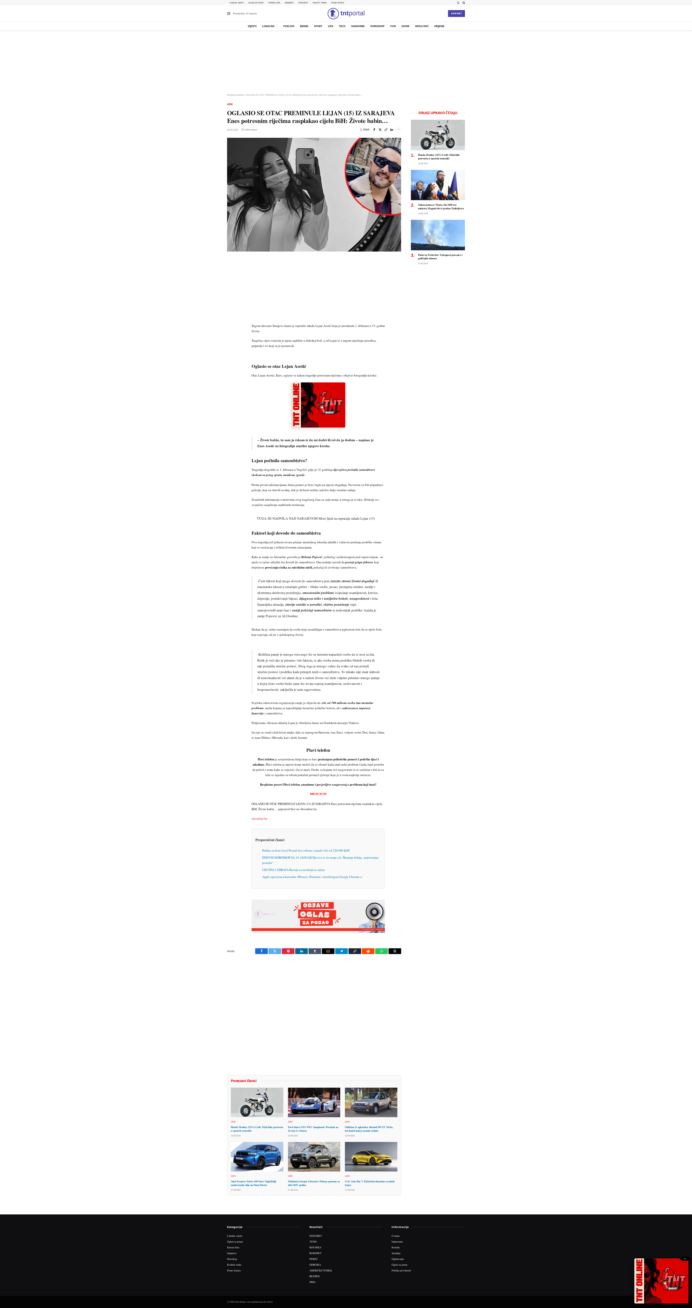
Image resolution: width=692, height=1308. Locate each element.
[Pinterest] (230, 285)
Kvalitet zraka (320, 2)
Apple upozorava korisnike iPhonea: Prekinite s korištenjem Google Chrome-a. (312, 877)
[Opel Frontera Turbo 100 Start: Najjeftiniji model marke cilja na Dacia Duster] (257, 1156)
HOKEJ (313, 1259)
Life (330, 26)
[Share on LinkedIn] (391, 129)
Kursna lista (274, 2)
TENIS (313, 1241)
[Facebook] (230, 269)
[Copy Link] (386, 129)
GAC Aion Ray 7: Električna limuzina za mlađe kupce (370, 1183)
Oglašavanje (398, 1259)
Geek (230, 104)
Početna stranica (235, 94)
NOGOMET (315, 1235)
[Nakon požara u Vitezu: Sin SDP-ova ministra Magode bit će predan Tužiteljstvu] (438, 185)
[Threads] (230, 343)
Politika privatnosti (401, 1270)
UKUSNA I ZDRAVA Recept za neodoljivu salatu (293, 870)
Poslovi (288, 26)
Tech (342, 26)
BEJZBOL (314, 1276)
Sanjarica (289, 2)
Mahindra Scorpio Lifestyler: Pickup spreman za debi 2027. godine (314, 1183)
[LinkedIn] (230, 310)
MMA (312, 1282)
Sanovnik (358, 26)
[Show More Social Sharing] (398, 129)
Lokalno (268, 26)
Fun (393, 26)
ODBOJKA (315, 1264)
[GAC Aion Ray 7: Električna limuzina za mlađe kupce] (371, 1156)
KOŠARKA (315, 1247)
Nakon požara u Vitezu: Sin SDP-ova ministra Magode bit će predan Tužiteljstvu (441, 206)
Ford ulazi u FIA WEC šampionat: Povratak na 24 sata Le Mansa (313, 1128)
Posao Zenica (337, 2)
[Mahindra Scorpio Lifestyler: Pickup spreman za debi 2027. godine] (314, 1157)
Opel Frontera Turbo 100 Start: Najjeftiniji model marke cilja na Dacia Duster (253, 1183)
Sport (318, 26)
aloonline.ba (259, 818)
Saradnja (396, 1253)
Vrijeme (439, 26)
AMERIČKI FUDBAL (320, 1270)
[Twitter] (230, 277)
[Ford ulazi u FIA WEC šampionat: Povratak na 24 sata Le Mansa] (314, 1102)
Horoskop (303, 2)
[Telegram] (230, 327)
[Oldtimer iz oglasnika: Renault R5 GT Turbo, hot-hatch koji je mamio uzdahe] (371, 1102)
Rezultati (421, 26)
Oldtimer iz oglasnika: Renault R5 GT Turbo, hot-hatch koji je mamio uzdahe (369, 1128)
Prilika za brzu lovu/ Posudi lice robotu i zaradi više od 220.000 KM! (306, 850)
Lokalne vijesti (236, 2)
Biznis (304, 26)
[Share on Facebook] (374, 129)
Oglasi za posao (256, 2)
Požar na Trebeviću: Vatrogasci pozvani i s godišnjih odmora (440, 256)
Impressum (397, 1241)
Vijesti (252, 26)
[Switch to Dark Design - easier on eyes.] (458, 2)
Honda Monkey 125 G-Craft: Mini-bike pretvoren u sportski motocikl (257, 1128)
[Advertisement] (346, 62)
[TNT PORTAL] (346, 13)
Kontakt (456, 13)
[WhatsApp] (230, 335)
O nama (396, 1235)
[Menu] (228, 14)
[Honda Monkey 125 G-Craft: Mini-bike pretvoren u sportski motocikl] (257, 1102)
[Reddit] (230, 319)
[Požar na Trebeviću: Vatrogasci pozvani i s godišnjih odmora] (438, 235)
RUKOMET (315, 1253)
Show (405, 26)
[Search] (463, 2)
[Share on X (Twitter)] (380, 129)
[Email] (230, 294)
